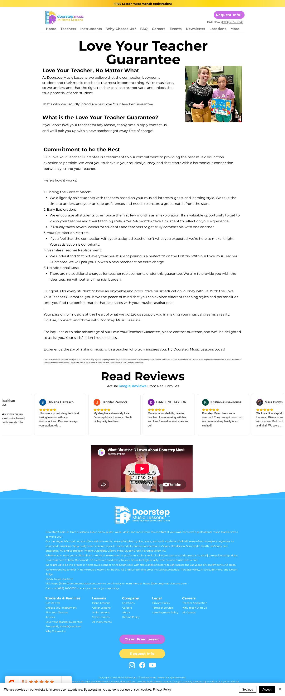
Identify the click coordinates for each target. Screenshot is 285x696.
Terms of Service (162, 607)
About (126, 612)
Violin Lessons (101, 612)
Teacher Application (194, 602)
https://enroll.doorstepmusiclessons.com (77, 583)
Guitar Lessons (101, 607)
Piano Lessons (101, 602)
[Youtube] (152, 665)
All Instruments (102, 621)
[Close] (279, 689)
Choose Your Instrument (61, 607)
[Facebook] (142, 665)
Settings (247, 689)
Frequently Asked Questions (63, 626)
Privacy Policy (161, 602)
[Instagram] (132, 665)
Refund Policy (131, 617)
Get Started (52, 602)
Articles (50, 617)
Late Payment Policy (165, 612)
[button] (91, 29)
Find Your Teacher (56, 612)
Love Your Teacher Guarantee (63, 621)
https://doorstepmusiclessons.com (165, 583)
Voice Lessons (101, 617)
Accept (266, 689)
